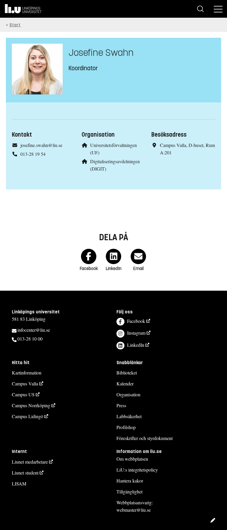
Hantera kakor (129, 480)
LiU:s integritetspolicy (137, 470)
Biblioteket (126, 372)
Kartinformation (26, 372)
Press (121, 405)
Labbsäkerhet (129, 416)
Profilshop (126, 427)
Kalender (125, 383)
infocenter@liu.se (33, 330)
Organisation (128, 394)
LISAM (19, 483)
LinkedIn (135, 345)
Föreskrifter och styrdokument (144, 438)
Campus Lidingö (27, 416)
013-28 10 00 (30, 339)
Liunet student (25, 473)
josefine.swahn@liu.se (41, 145)
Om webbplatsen (132, 459)
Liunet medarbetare (30, 462)
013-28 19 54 (33, 154)
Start (15, 24)
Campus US (23, 394)
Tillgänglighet (129, 491)
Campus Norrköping (31, 405)
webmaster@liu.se (133, 510)
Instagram (136, 333)
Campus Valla (25, 383)
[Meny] (218, 9)
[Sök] (200, 9)
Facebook (136, 321)
